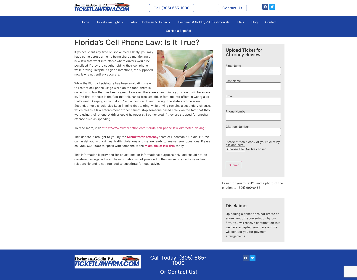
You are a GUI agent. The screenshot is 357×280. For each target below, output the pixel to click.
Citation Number (237, 126)
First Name (233, 65)
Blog (254, 22)
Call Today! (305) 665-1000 (178, 260)
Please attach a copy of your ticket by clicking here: (253, 143)
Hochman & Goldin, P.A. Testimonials (203, 22)
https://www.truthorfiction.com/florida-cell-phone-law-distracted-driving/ (153, 128)
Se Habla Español (178, 31)
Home (85, 22)
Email (229, 96)
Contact (270, 22)
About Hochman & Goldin (149, 22)
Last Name (233, 81)
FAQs (240, 22)
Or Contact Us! (178, 272)
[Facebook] (265, 7)
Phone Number (236, 111)
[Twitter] (272, 7)
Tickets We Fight (108, 22)
